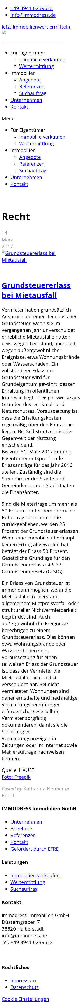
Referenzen (32, 86)
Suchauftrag (32, 93)
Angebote (30, 79)
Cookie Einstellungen (25, 999)
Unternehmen (26, 100)
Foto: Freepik (16, 776)
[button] (36, 26)
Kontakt (19, 106)
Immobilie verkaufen (42, 59)
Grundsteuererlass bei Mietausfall (36, 290)
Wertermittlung (36, 66)
